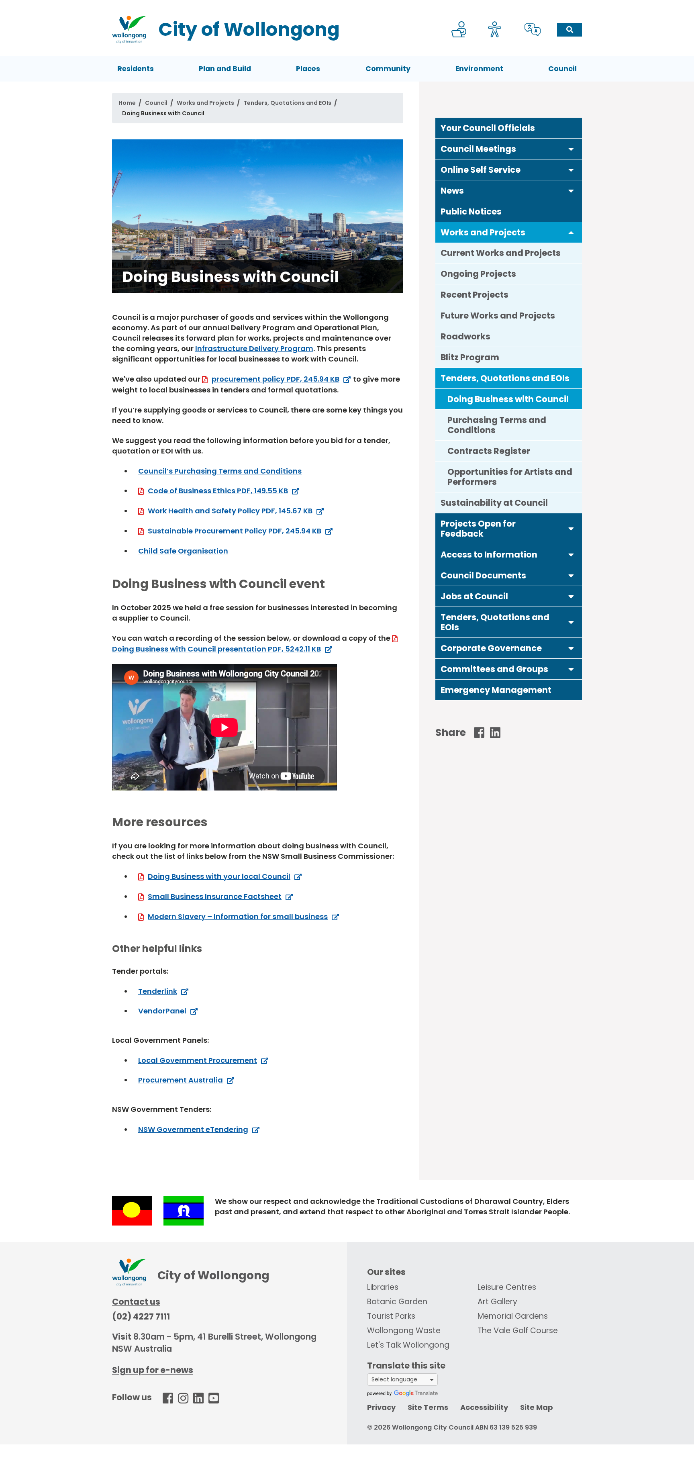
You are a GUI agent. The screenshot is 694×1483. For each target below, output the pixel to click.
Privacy (381, 1407)
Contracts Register (488, 451)
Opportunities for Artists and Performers (509, 477)
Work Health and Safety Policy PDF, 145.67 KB (230, 511)
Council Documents (483, 575)
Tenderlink (157, 991)
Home (127, 103)
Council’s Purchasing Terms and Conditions (220, 471)
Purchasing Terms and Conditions (496, 425)
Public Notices (471, 211)
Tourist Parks (391, 1316)
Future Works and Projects (498, 315)
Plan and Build (225, 69)
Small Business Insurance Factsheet (215, 896)
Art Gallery (497, 1301)
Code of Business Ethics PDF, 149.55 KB (218, 491)
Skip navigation (348, 5)
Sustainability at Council (494, 503)
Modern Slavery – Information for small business (238, 916)
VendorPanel (162, 1011)
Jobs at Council (474, 596)
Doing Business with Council (508, 399)
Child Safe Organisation (183, 551)
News (452, 190)
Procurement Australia (180, 1080)
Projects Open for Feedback (478, 528)
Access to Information (489, 554)
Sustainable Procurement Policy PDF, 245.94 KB (234, 531)
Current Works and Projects (501, 253)
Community (387, 69)
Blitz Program (470, 357)
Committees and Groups (494, 669)
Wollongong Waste (404, 1330)
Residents (135, 69)
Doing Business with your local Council (219, 876)
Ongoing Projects (478, 274)
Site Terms (428, 1407)
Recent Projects (474, 294)
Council (562, 69)
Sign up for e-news (152, 1370)
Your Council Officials (488, 128)
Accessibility (484, 1407)
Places (308, 69)
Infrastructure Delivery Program (254, 348)
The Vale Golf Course (518, 1330)
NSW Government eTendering (193, 1129)
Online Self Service (480, 170)
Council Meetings (478, 149)
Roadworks (465, 336)
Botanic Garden (397, 1301)
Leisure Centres (507, 1287)
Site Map (536, 1407)
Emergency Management (496, 690)
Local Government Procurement (197, 1060)
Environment (479, 69)
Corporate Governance (491, 648)
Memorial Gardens (513, 1316)
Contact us (136, 1301)
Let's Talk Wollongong (408, 1345)
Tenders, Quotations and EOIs (287, 103)
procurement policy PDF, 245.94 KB (275, 379)
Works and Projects (205, 103)
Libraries (382, 1287)
